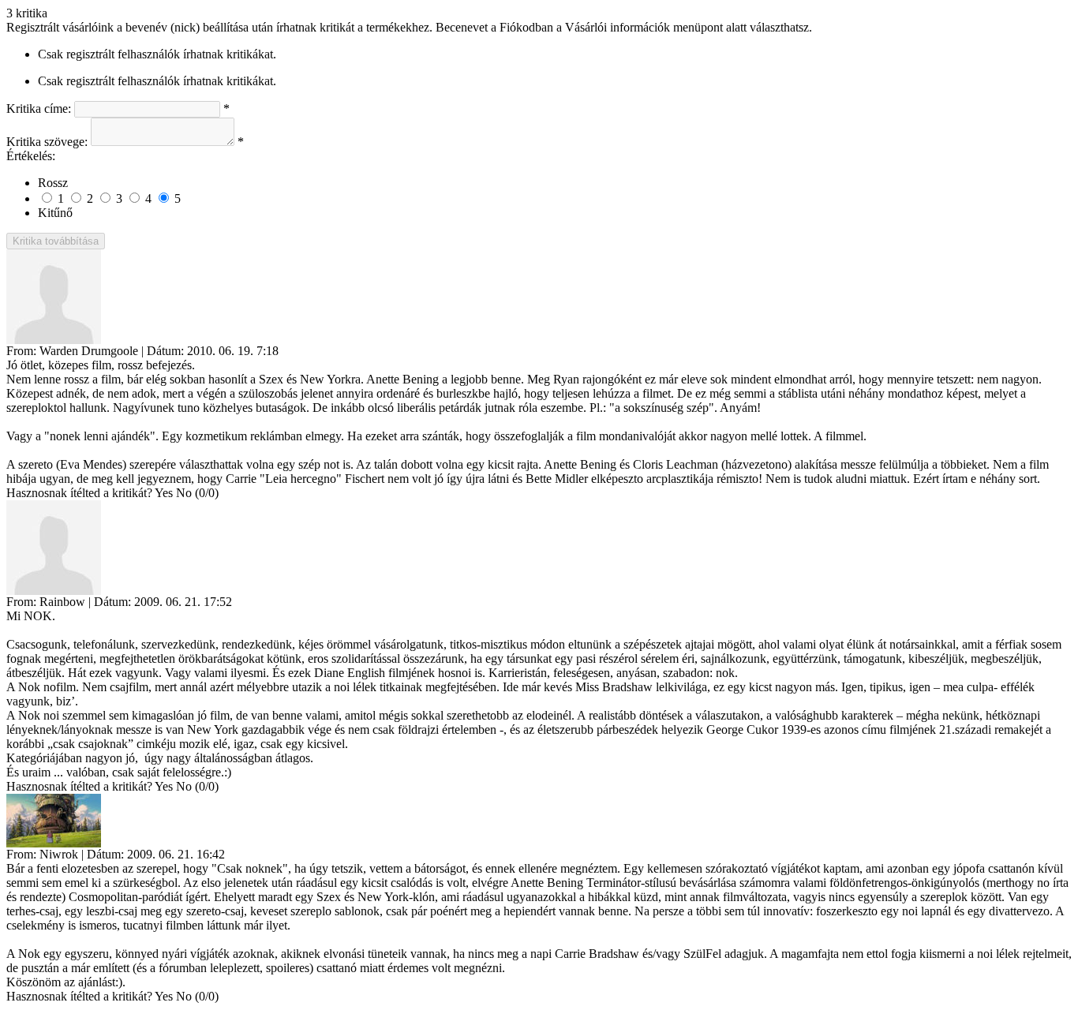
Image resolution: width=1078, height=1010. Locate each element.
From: (21, 350)
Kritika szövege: (47, 141)
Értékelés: (30, 156)
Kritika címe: (38, 108)
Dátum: (165, 350)
